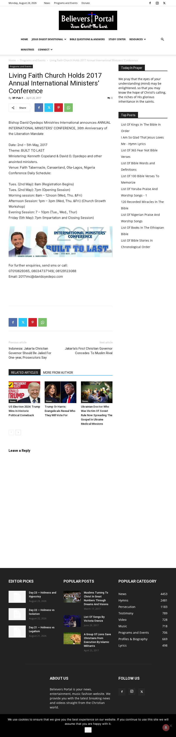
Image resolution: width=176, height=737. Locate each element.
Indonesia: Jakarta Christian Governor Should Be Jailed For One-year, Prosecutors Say (30, 353)
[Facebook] (150, 3)
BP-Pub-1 (17, 97)
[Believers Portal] (88, 20)
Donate (86, 3)
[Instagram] (157, 3)
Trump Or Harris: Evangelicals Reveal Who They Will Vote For (60, 411)
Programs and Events (65, 3)
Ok (88, 730)
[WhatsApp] (68, 107)
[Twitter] (164, 3)
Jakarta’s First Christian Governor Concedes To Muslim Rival (88, 351)
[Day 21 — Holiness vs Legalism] (17, 632)
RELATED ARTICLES (24, 372)
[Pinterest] (58, 107)
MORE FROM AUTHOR (58, 372)
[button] (162, 39)
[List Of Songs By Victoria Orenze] (72, 621)
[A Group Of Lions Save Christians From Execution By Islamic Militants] (72, 638)
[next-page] (18, 432)
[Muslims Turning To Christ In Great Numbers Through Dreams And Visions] (72, 597)
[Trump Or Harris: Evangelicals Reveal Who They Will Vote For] (60, 392)
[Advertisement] (60, 291)
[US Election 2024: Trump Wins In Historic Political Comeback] (24, 392)
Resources (136, 39)
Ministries (27, 49)
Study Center (117, 39)
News (47, 3)
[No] (170, 725)
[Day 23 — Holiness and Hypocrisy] (17, 597)
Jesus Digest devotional (47, 39)
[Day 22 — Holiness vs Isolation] (17, 614)
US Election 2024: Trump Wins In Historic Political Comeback (24, 411)
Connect (43, 49)
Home (24, 39)
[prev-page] (11, 432)
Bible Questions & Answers (87, 39)
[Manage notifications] (165, 727)
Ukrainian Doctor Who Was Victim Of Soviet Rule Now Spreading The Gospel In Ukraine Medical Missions (96, 415)
